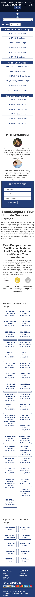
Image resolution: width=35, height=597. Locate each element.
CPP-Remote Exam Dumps (10, 313)
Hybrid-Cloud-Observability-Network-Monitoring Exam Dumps (10, 418)
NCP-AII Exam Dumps (10, 460)
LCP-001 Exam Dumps (25, 324)
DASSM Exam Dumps (25, 428)
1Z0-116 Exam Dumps (25, 313)
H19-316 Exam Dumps (10, 448)
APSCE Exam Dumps (25, 376)
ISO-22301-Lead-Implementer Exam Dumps (25, 439)
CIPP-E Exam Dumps (10, 365)
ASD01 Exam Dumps (10, 355)
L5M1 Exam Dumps (25, 355)
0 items (6, 24)
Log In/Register (15, 24)
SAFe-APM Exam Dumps (10, 324)
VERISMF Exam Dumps (25, 460)
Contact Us (6, 577)
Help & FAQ (6, 579)
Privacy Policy (23, 575)
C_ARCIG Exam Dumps (10, 438)
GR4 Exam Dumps (25, 481)
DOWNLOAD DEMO (10, 202)
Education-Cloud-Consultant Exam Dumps (25, 449)
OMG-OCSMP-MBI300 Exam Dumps (10, 397)
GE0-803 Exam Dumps (10, 334)
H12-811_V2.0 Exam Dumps (25, 365)
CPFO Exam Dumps (10, 407)
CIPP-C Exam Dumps (10, 344)
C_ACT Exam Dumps (10, 376)
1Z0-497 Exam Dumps (10, 502)
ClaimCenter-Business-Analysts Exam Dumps (10, 482)
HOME (4, 573)
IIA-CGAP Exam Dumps (10, 471)
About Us (5, 575)
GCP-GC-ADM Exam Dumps (25, 407)
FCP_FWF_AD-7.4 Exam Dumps (25, 344)
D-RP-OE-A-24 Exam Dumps (25, 396)
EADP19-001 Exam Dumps (25, 417)
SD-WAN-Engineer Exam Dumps (25, 492)
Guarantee (22, 573)
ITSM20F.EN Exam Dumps (25, 471)
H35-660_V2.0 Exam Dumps (10, 386)
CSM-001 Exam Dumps (25, 334)
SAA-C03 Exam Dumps (25, 386)
